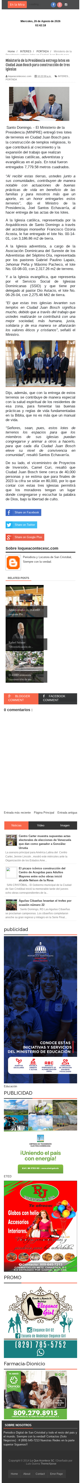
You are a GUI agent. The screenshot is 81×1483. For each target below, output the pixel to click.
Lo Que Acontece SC (42, 1460)
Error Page (56, 1473)
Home (14, 1473)
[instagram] (65, 4)
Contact (40, 1473)
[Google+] (59, 4)
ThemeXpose (48, 1463)
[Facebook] (53, 4)
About (26, 1473)
